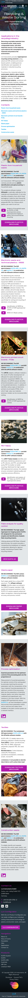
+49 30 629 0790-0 (10, 900)
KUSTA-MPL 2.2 (18, 733)
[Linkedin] (23, 6)
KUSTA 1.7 (10, 175)
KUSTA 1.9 (9, 367)
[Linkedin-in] (2, 906)
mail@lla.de (7, 902)
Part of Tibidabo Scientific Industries (13, 996)
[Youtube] (6, 906)
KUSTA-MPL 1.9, (15, 451)
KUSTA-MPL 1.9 (16, 173)
